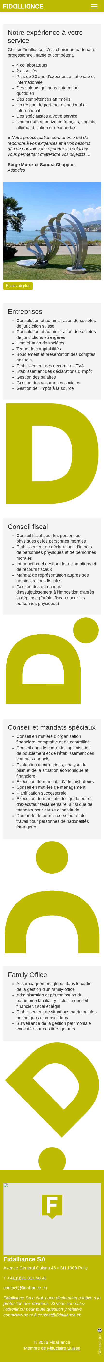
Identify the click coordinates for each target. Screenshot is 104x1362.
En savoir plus (18, 286)
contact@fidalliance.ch (25, 1287)
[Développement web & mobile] (101, 1344)
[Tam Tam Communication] (100, 1330)
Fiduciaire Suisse (63, 1348)
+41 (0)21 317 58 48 (27, 1278)
